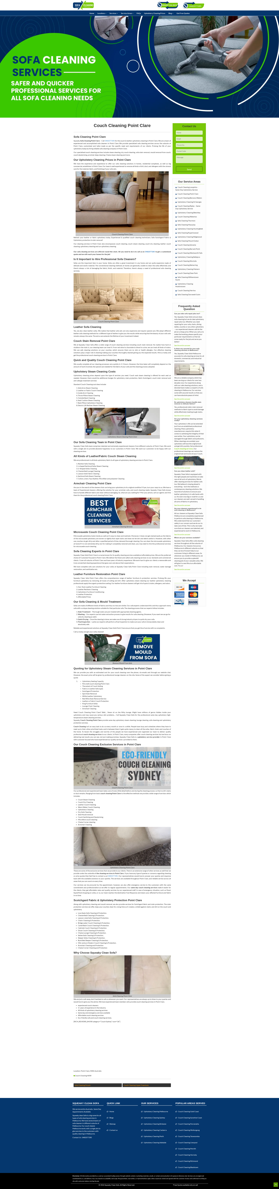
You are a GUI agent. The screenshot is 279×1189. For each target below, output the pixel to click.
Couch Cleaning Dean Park (188, 273)
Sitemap (112, 1124)
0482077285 (110, 141)
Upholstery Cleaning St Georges (190, 202)
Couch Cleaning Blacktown (188, 1167)
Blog (170, 13)
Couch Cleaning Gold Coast (188, 1111)
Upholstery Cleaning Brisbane (155, 1124)
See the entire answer (182, 345)
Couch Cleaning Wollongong (189, 1130)
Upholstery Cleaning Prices (154, 13)
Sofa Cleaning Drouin (83, 1085)
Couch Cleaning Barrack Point (189, 249)
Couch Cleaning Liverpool (187, 1142)
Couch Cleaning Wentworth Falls (190, 253)
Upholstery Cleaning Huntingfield (190, 229)
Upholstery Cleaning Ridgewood (190, 237)
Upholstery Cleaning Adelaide (155, 1142)
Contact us (113, 1130)
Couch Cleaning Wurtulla (187, 261)
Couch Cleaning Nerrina (187, 290)
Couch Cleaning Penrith (187, 1149)
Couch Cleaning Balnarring (188, 265)
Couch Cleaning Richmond (188, 1161)
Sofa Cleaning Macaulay (186, 225)
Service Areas (126, 13)
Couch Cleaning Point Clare (188, 194)
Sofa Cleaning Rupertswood (188, 233)
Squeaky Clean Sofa (112, 1185)
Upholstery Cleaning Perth (154, 1136)
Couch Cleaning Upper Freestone (136, 1085)
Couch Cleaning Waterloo (187, 217)
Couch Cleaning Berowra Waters (190, 198)
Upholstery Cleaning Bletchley (189, 213)
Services (113, 13)
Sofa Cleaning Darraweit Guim (189, 294)
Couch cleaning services (183, 449)
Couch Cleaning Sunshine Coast (190, 1118)
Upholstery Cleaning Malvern (189, 269)
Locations (101, 13)
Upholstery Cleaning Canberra (155, 1130)
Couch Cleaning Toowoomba (189, 1136)
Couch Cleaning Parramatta (188, 1124)
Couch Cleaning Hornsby (187, 1155)
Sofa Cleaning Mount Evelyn (188, 241)
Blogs (111, 1118)
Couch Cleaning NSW (83, 1076)
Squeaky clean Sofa (79, 1115)
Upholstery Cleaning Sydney (154, 1118)
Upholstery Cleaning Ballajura (189, 257)
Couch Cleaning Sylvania (187, 245)
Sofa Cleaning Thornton (186, 221)
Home (91, 13)
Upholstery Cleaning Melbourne (156, 1111)
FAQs (139, 13)
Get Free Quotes (183, 13)
